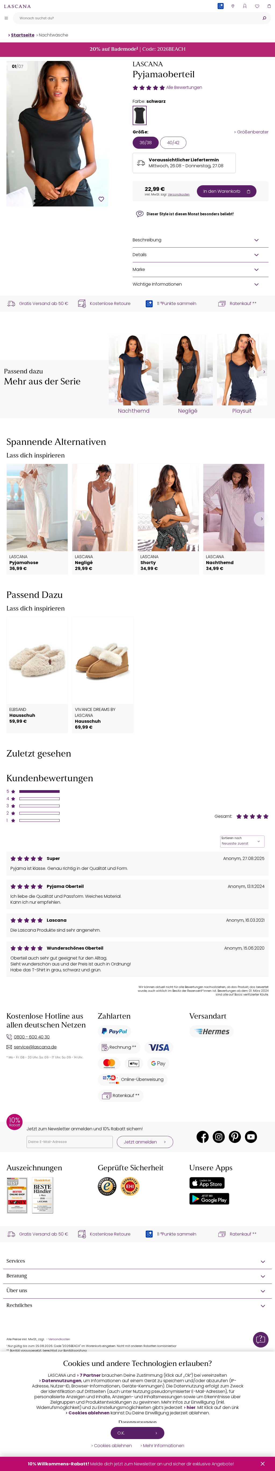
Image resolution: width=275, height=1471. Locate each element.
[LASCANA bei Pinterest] (235, 1137)
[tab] (140, 115)
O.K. (121, 1433)
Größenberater (253, 132)
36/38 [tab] (146, 143)
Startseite (22, 35)
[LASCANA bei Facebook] (203, 1137)
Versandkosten (179, 194)
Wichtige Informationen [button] (157, 284)
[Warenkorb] (269, 6)
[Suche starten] (264, 18)
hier (191, 1407)
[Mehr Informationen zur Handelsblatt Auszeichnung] (42, 1195)
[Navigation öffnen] (6, 18)
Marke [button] (139, 269)
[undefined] (263, 372)
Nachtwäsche (53, 35)
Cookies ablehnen (89, 1413)
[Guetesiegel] (130, 1186)
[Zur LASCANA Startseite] (17, 6)
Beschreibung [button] (147, 240)
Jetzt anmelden (140, 1142)
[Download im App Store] (207, 1183)
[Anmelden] (245, 6)
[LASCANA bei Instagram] (219, 1137)
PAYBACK (221, 14)
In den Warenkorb (222, 191)
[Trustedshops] (107, 1186)
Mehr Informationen (163, 1445)
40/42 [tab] (173, 143)
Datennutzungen (61, 1380)
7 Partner (90, 1375)
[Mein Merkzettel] (257, 6)
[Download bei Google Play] (209, 1199)
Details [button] (140, 255)
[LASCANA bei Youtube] (251, 1137)
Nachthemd (134, 411)
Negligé (187, 411)
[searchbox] (135, 18)
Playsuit (242, 411)
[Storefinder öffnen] (233, 6)
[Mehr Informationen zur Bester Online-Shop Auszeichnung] (17, 1195)
